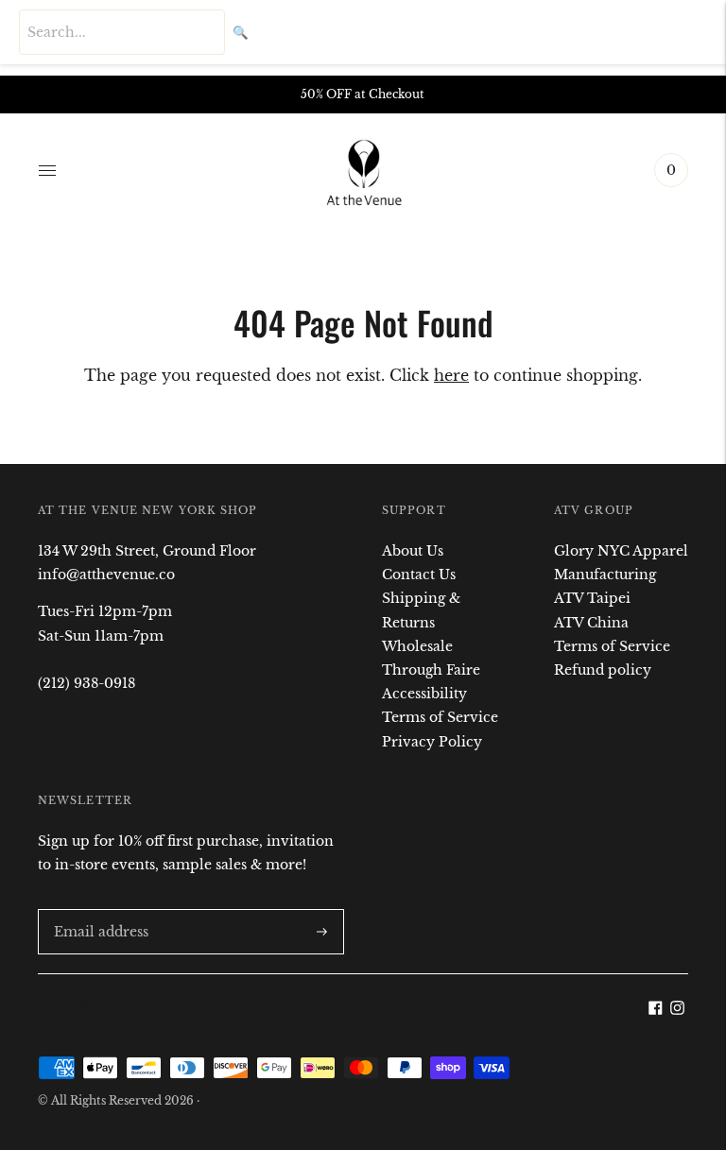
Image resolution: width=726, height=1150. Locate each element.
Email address (97, 908)
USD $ (67, 1005)
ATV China (591, 622)
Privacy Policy (432, 741)
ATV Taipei (592, 598)
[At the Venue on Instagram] (677, 1010)
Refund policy (602, 669)
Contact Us (419, 574)
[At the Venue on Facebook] (655, 1010)
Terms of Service (440, 717)
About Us (412, 550)
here (451, 375)
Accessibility (424, 693)
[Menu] (47, 170)
